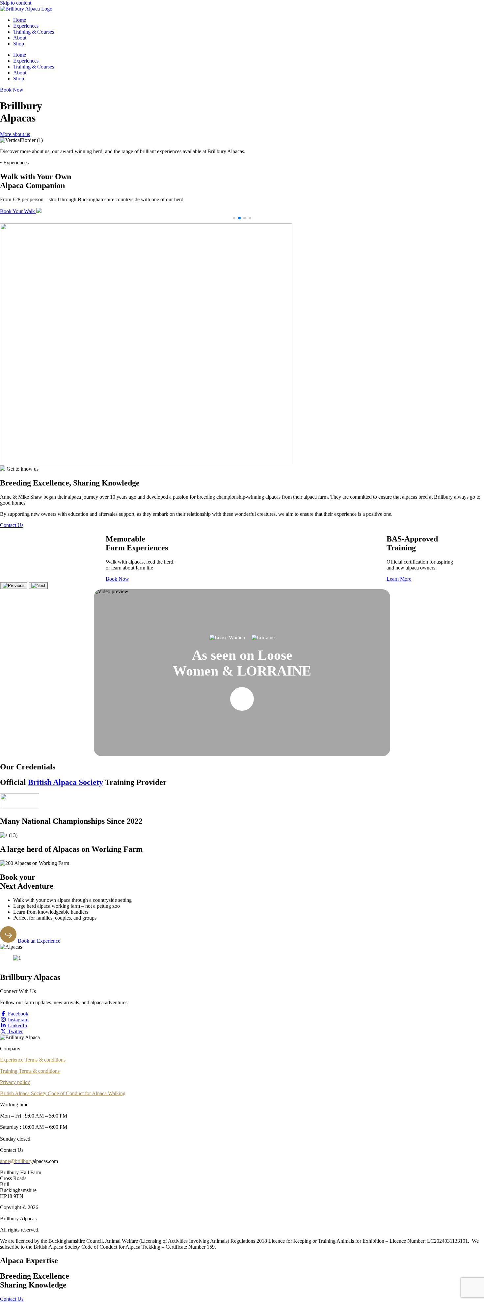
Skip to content (15, 3)
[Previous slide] (13, 585)
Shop (18, 43)
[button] (234, 218)
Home (19, 20)
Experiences (26, 26)
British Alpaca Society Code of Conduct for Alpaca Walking (62, 1093)
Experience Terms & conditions (33, 1060)
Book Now (117, 579)
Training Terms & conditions (30, 1071)
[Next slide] (38, 585)
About (19, 38)
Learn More (399, 579)
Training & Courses (33, 32)
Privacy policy (15, 1082)
